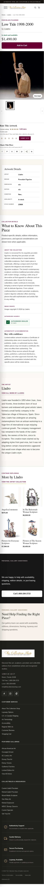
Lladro (9, 15)
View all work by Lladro (13, 393)
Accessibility (6, 723)
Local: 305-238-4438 (8, 684)
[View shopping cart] (39, 7)
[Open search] (35, 7)
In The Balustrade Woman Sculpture (30, 510)
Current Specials (7, 810)
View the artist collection (14, 482)
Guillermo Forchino (8, 767)
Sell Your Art (6, 814)
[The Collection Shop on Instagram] (10, 693)
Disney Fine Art (7, 759)
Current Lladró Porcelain (10, 788)
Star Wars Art (6, 799)
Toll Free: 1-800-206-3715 (10, 680)
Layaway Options (7, 712)
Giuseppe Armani (7, 752)
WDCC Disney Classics (10, 806)
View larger (37, 96)
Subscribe (28, 875)
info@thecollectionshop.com (11, 687)
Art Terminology (7, 719)
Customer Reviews (8, 730)
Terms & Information (7, 875)
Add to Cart (22, 45)
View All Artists (7, 774)
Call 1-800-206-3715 (22, 594)
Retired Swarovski (8, 803)
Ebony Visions (7, 763)
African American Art (9, 748)
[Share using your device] (27, 151)
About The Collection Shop (11, 708)
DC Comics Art (7, 756)
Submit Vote (25, 138)
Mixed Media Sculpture (9, 795)
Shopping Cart (6, 734)
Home (3, 15)
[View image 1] (10, 105)
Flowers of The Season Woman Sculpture (32, 542)
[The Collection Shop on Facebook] (4, 693)
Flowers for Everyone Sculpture (10, 542)
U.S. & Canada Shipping (10, 716)
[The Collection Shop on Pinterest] (16, 693)
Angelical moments (10, 509)
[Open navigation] (5, 7)
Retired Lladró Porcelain (10, 792)
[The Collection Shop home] (20, 7)
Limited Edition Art (8, 770)
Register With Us (7, 727)
